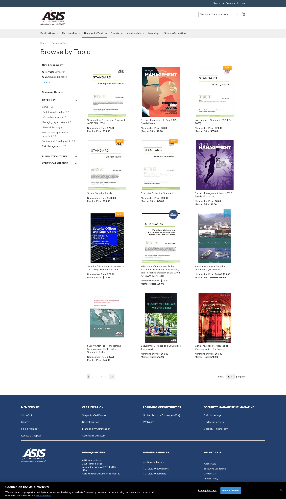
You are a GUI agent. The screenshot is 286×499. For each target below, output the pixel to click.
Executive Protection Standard (157, 193)
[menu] (143, 33)
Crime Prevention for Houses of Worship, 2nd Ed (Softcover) (211, 347)
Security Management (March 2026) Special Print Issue (214, 195)
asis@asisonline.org (153, 462)
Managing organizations (57, 122)
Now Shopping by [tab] (52, 65)
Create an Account (236, 3)
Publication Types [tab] (54, 156)
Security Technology (216, 429)
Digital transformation (56, 112)
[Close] (280, 490)
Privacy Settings (207, 490)
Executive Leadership (215, 468)
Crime (48, 106)
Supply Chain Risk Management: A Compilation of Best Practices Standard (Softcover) (105, 349)
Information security (55, 117)
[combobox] (219, 14)
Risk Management (55, 146)
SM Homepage (212, 415)
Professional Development (59, 141)
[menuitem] (48, 33)
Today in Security (214, 422)
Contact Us (210, 473)
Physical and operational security (55, 134)
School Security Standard (100, 193)
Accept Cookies (230, 490)
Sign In (216, 3)
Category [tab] (48, 100)
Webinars (148, 422)
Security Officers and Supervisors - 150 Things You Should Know (105, 268)
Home (43, 43)
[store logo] (52, 17)
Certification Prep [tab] (55, 163)
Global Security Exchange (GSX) (161, 415)
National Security (54, 127)
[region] (143, 490)
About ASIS (210, 463)
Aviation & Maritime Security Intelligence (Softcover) (210, 268)
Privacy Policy (211, 478)
